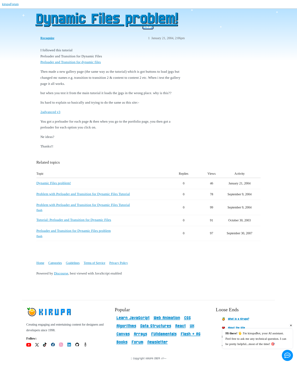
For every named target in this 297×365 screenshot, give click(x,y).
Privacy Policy (118, 263)
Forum (137, 342)
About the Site (236, 327)
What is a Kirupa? (238, 319)
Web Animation (167, 318)
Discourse (61, 273)
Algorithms (126, 326)
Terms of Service (94, 263)
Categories (55, 263)
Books (121, 342)
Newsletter (157, 342)
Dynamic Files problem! (106, 19)
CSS (187, 318)
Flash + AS (190, 334)
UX (192, 326)
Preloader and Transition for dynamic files (70, 62)
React (180, 326)
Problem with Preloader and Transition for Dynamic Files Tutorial (83, 194)
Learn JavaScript (133, 318)
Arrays (140, 334)
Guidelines (73, 263)
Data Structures (155, 326)
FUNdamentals (164, 334)
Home (40, 263)
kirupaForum (10, 4)
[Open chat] (287, 355)
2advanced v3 (50, 112)
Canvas (123, 334)
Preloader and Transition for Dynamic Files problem (73, 231)
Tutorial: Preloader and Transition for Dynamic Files (73, 220)
